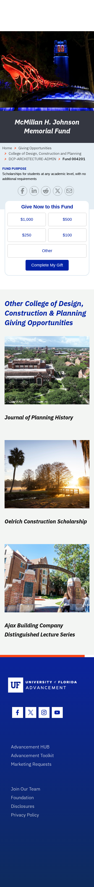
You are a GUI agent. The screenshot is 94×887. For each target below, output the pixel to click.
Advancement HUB (30, 747)
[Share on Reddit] (47, 192)
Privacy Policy (25, 815)
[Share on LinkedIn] (35, 192)
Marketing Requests (31, 764)
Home (7, 148)
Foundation (22, 797)
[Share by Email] (70, 192)
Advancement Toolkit (32, 755)
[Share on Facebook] (23, 192)
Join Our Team (25, 789)
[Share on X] (59, 192)
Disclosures (22, 806)
